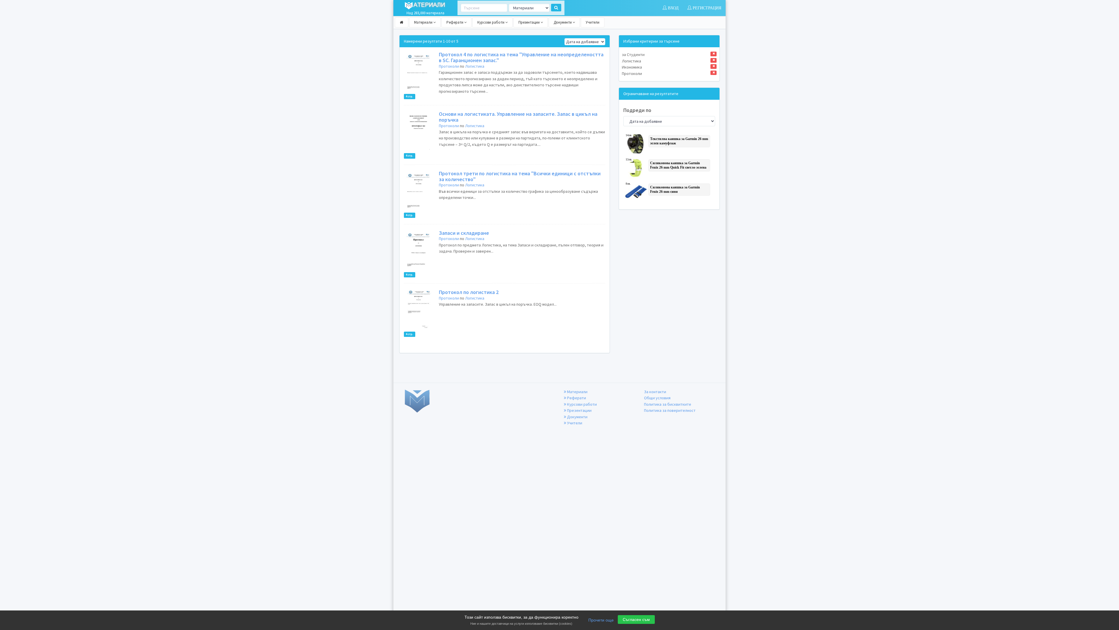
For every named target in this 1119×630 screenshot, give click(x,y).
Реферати (455, 22)
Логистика (474, 66)
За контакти (655, 391)
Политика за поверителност (670, 410)
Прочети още (601, 620)
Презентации (529, 22)
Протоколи (449, 66)
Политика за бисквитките (667, 404)
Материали (423, 22)
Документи (563, 22)
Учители (592, 22)
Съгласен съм (636, 619)
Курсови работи (491, 22)
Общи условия (657, 397)
